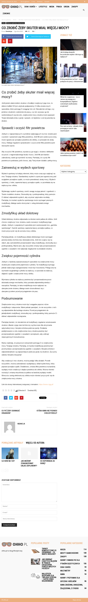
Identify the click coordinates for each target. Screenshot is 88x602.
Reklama (39, 1)
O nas (33, 1)
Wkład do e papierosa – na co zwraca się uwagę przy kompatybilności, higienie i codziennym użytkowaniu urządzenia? (70, 101)
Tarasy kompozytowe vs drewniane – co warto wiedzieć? (49, 551)
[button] (83, 10)
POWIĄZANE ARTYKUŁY (12, 442)
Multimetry (65, 571)
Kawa (62, 574)
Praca (59, 6)
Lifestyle (43, 6)
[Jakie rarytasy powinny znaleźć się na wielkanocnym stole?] (73, 147)
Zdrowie (6, 13)
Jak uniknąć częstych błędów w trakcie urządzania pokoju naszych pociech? (49, 564)
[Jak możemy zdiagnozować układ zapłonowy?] (29, 453)
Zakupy (74, 6)
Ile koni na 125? (8, 461)
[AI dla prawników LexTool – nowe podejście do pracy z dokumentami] (73, 73)
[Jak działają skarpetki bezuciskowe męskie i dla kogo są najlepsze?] (73, 48)
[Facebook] (84, 1)
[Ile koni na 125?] (10, 453)
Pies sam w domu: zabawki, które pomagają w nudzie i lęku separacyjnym (71, 128)
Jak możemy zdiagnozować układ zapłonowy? (29, 463)
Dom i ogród (29, 6)
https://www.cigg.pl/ (46, 384)
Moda (51, 6)
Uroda (66, 6)
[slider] (8, 390)
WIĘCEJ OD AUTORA (35, 442)
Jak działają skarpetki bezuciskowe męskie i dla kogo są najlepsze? (71, 54)
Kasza (62, 549)
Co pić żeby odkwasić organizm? (11, 412)
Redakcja (9, 31)
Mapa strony (77, 600)
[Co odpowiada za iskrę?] (48, 453)
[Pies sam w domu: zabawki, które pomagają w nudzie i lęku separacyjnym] (73, 122)
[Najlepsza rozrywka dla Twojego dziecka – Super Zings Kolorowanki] (35, 576)
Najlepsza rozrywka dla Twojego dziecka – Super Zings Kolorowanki (49, 577)
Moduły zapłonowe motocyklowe (15, 23)
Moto (3, 23)
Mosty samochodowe (69, 553)
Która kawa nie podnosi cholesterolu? (47, 412)
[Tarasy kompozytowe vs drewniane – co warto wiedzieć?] (35, 551)
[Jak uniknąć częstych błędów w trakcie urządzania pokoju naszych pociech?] (35, 561)
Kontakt (47, 1)
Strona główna (25, 1)
